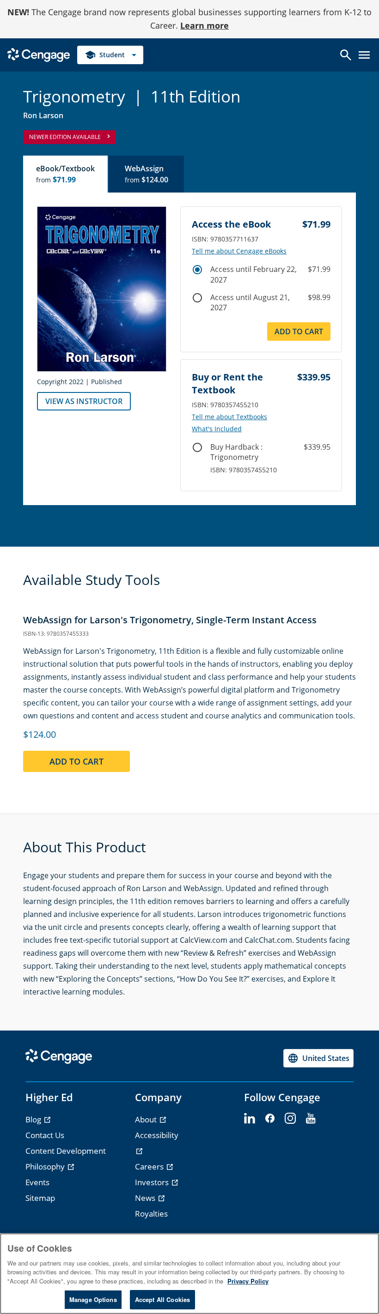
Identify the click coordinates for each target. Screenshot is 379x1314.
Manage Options (93, 1299)
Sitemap (40, 1198)
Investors (153, 1182)
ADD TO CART (299, 331)
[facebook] (269, 1119)
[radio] (197, 269)
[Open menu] (364, 55)
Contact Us (44, 1135)
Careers (150, 1166)
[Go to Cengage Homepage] (38, 53)
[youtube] (310, 1119)
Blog (34, 1119)
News (146, 1198)
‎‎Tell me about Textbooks (229, 417)
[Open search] (345, 55)
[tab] (66, 174)
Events (37, 1182)
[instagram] (290, 1119)
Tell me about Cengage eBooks (239, 251)
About (147, 1119)
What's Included (217, 429)
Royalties (151, 1213)
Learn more (204, 25)
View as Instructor (83, 401)
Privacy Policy (248, 1281)
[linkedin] (249, 1119)
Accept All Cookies (162, 1299)
